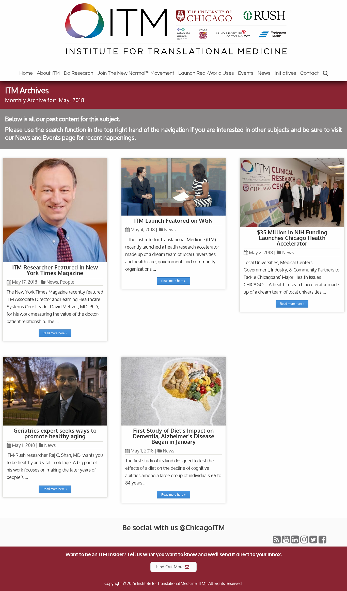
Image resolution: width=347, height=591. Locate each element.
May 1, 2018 (23, 445)
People (67, 282)
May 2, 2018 (261, 252)
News (52, 282)
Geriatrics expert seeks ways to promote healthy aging (55, 433)
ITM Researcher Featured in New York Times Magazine (55, 270)
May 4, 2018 (143, 229)
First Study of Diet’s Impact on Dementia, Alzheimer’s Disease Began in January (173, 436)
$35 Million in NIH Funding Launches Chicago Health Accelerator (292, 238)
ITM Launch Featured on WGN (173, 220)
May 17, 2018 (24, 282)
